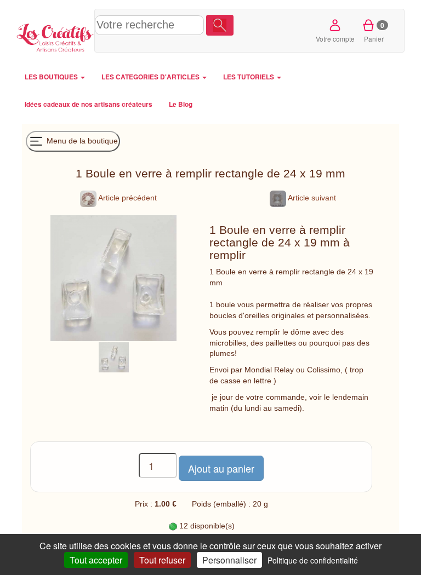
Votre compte (335, 38)
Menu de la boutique (81, 140)
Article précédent (126, 197)
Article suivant (311, 197)
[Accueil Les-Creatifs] (55, 36)
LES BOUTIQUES (52, 77)
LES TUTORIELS (249, 77)
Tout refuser (162, 560)
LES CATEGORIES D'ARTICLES (151, 77)
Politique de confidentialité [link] (313, 560)
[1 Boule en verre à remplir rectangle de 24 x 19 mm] (114, 356)
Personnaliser (229, 560)
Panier (374, 31)
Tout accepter (96, 560)
